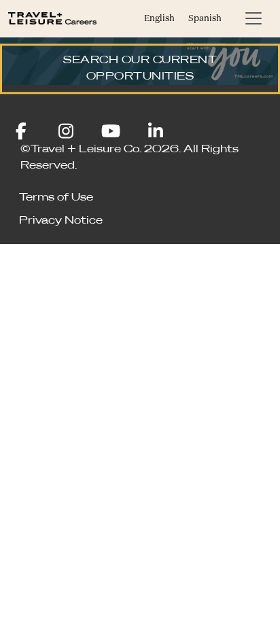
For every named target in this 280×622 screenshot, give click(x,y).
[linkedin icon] (156, 133)
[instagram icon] (76, 133)
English (159, 18)
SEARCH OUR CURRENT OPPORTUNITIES (140, 68)
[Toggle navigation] (253, 18)
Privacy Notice (61, 220)
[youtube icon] (122, 133)
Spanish (205, 18)
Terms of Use (56, 197)
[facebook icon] (31, 133)
